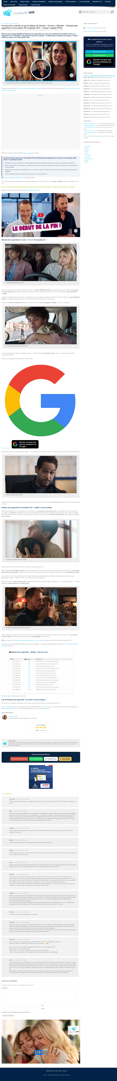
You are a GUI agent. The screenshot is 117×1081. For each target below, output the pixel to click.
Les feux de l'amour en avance (90, 132)
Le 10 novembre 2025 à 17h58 (22, 874)
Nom (42, 1005)
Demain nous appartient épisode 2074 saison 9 (30, 88)
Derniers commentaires (39, 1)
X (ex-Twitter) (87, 146)
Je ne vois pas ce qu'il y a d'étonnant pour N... (101, 88)
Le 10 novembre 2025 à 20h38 (22, 922)
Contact (56, 1070)
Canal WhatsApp (35, 5)
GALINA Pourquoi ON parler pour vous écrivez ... (101, 91)
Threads (86, 151)
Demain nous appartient (55, 1)
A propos (65, 1070)
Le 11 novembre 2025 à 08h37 (20, 960)
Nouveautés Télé (5, 23)
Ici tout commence (71, 1)
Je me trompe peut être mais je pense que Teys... (102, 105)
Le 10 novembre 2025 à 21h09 (23, 939)
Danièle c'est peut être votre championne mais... (100, 83)
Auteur (60, 1070)
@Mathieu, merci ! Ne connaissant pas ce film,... (101, 77)
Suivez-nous (13, 1)
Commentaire (5, 987)
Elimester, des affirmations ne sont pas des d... (100, 80)
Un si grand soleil (84, 1)
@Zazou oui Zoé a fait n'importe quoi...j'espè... (99, 117)
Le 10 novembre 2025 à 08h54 (23, 799)
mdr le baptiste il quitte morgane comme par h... (102, 94)
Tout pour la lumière (98, 136)
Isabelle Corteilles (39, 30)
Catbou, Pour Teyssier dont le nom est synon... (99, 100)
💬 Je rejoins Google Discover (99, 55)
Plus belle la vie (97, 1)
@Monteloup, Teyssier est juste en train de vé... (101, 103)
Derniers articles (24, 1)
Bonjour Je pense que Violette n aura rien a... (100, 114)
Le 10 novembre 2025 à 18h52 (22, 912)
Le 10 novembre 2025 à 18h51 (22, 893)
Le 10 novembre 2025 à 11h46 (20, 840)
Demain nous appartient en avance (91, 123)
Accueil (5, 1)
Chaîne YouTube (22, 5)
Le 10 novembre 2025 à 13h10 (21, 850)
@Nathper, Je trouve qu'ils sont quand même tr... (102, 108)
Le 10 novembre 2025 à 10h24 (20, 811)
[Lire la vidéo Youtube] (41, 215)
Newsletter (108, 1)
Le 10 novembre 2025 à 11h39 (22, 828)
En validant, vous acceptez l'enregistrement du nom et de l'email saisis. (16, 1012)
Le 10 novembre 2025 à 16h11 (20, 862)
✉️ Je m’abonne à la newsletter (99, 51)
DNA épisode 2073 (28, 153)
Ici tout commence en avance (90, 127)
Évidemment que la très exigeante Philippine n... (101, 97)
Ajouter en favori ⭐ (9, 5)
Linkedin (86, 160)
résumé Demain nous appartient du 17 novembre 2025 (29, 640)
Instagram (87, 149)
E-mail (43, 1008)
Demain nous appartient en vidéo (31, 190)
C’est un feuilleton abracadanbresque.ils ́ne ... (101, 111)
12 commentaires (60, 30)
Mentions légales (50, 1070)
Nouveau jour (87, 136)
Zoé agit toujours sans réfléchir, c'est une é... (101, 86)
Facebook (87, 148)
